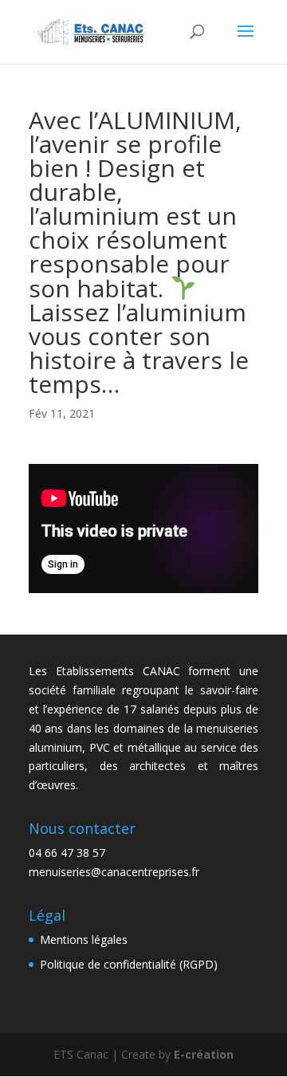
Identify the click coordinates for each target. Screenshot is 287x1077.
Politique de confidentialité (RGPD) (129, 964)
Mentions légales (84, 939)
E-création (204, 1054)
